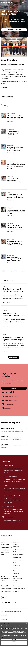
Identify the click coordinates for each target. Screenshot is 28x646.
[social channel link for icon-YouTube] (9, 602)
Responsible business (18, 554)
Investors (3, 576)
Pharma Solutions (9, 404)
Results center (4, 583)
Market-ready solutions (10, 476)
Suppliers (15, 571)
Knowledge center (9, 506)
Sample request (5, 436)
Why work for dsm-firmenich (17, 579)
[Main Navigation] (26, 3)
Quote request (5, 444)
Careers (15, 576)
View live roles (16, 583)
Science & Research (18, 560)
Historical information (6, 588)
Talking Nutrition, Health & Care (12, 496)
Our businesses (4, 542)
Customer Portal (8, 517)
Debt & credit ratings (6, 591)
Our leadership (17, 551)
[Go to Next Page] (24, 271)
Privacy (15, 634)
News (14, 562)
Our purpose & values (18, 549)
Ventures (15, 568)
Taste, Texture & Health (6, 547)
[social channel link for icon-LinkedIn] (2, 602)
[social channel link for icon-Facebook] (6, 602)
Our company (16, 542)
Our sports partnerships (16, 545)
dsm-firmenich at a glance (5, 579)
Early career (16, 591)
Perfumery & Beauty (6, 544)
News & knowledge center (8, 7)
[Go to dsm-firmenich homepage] (7, 2)
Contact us (16, 573)
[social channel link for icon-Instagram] (12, 602)
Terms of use (4, 619)
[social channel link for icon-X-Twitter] (15, 602)
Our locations (16, 565)
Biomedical (7, 408)
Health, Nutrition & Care (10, 396)
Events (6, 485)
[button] (23, 3)
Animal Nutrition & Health (5, 553)
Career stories (16, 586)
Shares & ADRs (4, 586)
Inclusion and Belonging (19, 588)
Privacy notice (4, 615)
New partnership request (7, 428)
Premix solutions (8, 465)
